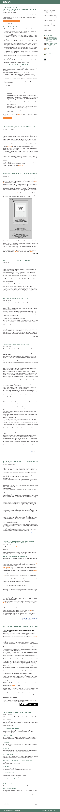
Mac (55, 17)
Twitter (28, 639)
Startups (49, 25)
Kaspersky (52, 17)
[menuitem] (34, 2)
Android (51, 8)
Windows (45, 30)
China (50, 10)
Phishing (54, 20)
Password (50, 20)
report (28, 656)
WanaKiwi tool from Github (19, 605)
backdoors (31, 251)
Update (54, 27)
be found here (20, 165)
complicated (9, 146)
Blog (9, 12)
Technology (53, 25)
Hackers (51, 15)
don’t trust (16, 251)
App (53, 8)
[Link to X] (54, 810)
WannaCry (15, 546)
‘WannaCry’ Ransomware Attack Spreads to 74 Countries (20, 626)
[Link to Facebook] (56, 810)
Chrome (53, 10)
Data (52, 12)
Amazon (47, 8)
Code (45, 12)
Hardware (45, 17)
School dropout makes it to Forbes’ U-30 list (16, 261)
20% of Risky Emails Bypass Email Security (16, 298)
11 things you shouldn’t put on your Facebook (17, 712)
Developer (45, 13)
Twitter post (35, 636)
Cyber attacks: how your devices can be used (16, 344)
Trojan (45, 27)
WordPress (49, 30)
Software (45, 25)
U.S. (51, 27)
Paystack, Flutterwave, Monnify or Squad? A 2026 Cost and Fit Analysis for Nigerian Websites (51, 44)
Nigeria (53, 18)
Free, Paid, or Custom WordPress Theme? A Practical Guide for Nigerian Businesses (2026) (51, 49)
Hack (48, 15)
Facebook (49, 13)
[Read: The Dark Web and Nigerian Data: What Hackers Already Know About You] (45, 59)
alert (10, 665)
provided (30, 610)
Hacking (55, 15)
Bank (48, 10)
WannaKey (35, 570)
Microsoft (49, 18)
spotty (17, 192)
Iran (48, 17)
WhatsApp (52, 28)
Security (15, 12)
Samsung (49, 23)
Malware (45, 18)
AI (44, 8)
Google (45, 15)
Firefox (53, 13)
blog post (12, 652)
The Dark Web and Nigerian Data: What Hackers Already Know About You (51, 59)
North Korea (46, 20)
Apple (45, 10)
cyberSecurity (49, 12)
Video (45, 28)
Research (45, 23)
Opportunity (12, 12)
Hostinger (6, 65)
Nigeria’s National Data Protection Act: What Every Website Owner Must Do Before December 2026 (51, 54)
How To (11, 464)
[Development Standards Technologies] (7, 2)
